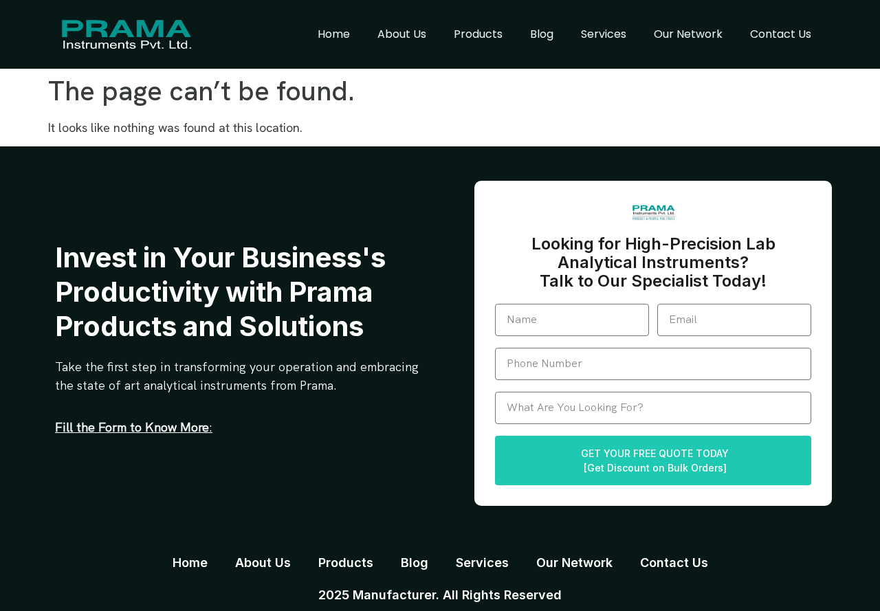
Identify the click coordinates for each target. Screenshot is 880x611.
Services (603, 34)
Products (478, 34)
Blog (541, 34)
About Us (401, 34)
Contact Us (780, 34)
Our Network (688, 34)
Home (334, 34)
